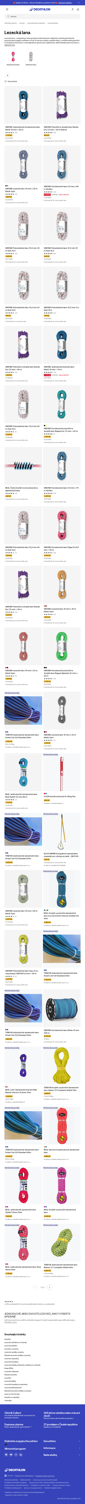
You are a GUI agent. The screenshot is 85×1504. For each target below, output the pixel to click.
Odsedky (8, 1400)
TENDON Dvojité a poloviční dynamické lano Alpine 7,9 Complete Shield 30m (61, 1088)
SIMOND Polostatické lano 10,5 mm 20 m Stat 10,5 (22, 308)
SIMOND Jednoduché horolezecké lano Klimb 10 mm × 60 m (22, 128)
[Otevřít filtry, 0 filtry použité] (7, 75)
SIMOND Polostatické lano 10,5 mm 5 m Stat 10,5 (61, 308)
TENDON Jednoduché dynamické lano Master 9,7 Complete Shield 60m (61, 1266)
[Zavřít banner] (79, 2)
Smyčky (7, 1339)
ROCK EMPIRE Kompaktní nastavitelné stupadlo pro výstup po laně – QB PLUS (61, 855)
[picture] (23, 105)
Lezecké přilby (10, 1381)
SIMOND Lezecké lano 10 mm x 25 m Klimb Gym (21, 671)
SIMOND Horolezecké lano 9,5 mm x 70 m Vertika (61, 489)
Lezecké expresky (11, 1359)
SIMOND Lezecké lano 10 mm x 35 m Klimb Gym (21, 190)
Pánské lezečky (10, 1375)
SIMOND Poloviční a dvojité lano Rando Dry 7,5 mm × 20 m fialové (61, 128)
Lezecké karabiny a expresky (16, 1384)
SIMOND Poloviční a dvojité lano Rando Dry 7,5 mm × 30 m (22, 608)
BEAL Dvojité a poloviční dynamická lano (60, 1211)
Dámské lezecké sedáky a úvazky (17, 1391)
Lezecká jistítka (10, 1346)
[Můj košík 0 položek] (78, 9)
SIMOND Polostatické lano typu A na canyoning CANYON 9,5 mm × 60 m (21, 972)
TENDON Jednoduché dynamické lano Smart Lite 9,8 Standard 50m (22, 1033)
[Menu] (7, 9)
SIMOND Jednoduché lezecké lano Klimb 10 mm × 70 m (59, 368)
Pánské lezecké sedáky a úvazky (17, 1355)
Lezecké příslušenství (13, 1388)
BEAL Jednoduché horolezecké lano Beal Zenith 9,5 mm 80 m (21, 795)
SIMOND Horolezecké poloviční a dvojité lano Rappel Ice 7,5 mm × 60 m (61, 429)
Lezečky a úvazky (11, 1349)
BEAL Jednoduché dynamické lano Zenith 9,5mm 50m (21, 1211)
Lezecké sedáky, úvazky (14, 1352)
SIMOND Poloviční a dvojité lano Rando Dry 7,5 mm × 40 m (22, 368)
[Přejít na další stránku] (49, 1287)
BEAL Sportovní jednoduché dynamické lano (62, 1151)
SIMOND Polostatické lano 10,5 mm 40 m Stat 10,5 (22, 548)
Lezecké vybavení (11, 1371)
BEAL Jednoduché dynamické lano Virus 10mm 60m (23, 1268)
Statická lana (31, 65)
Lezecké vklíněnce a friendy (15, 1342)
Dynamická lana (13, 65)
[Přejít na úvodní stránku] (39, 9)
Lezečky (7, 1378)
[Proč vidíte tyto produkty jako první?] (5, 81)
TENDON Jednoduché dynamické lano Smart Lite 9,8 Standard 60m (22, 857)
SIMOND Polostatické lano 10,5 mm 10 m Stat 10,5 (61, 249)
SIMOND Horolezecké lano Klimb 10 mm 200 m (62, 1031)
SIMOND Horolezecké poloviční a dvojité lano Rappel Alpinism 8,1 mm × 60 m (61, 673)
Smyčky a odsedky (11, 1397)
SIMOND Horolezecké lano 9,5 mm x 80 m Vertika (61, 187)
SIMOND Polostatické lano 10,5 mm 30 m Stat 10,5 (22, 249)
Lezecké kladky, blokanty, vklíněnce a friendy (22, 1365)
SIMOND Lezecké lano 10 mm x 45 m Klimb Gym (21, 912)
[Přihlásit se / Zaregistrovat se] (72, 9)
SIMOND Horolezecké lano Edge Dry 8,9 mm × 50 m (61, 548)
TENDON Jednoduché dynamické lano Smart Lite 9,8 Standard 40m (22, 736)
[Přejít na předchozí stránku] (35, 1287)
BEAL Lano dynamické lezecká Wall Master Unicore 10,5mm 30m (21, 1091)
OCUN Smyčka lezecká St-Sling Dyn (60, 796)
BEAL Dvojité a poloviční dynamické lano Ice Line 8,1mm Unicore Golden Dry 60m (61, 916)
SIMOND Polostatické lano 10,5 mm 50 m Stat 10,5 (22, 427)
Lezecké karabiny (11, 1362)
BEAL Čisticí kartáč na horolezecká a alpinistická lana (21, 489)
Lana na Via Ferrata (12, 1394)
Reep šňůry (8, 1368)
